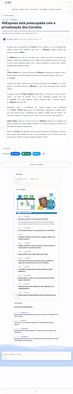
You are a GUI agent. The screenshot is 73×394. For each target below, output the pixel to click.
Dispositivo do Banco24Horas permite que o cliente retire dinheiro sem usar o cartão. (36, 315)
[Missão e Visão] (24, 9)
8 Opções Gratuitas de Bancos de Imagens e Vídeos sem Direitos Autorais (36, 238)
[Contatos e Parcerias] (55, 9)
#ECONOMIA (6, 148)
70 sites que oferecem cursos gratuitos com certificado (36, 230)
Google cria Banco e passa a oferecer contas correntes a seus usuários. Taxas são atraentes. (36, 246)
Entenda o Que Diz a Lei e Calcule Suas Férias (33, 219)
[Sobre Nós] (15, 9)
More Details (32, 388)
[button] (70, 2)
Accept (16, 388)
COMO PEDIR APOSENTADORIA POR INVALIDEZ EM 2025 (37, 295)
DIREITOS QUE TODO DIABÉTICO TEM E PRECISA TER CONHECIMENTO (35, 287)
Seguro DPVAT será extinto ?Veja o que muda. (33, 254)
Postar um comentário (36, 164)
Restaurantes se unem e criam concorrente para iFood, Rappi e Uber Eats (36, 279)
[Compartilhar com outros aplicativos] (44, 154)
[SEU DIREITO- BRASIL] (12, 39)
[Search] (67, 2)
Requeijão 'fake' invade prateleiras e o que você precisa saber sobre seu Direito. (35, 331)
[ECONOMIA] (27, 228)
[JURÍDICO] (27, 216)
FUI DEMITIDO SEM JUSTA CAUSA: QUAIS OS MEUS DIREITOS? (35, 270)
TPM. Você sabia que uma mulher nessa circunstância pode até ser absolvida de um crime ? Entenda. (35, 262)
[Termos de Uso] (34, 9)
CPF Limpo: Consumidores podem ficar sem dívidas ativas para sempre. (34, 323)
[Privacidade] (43, 9)
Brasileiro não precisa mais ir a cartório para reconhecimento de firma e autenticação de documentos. (36, 339)
